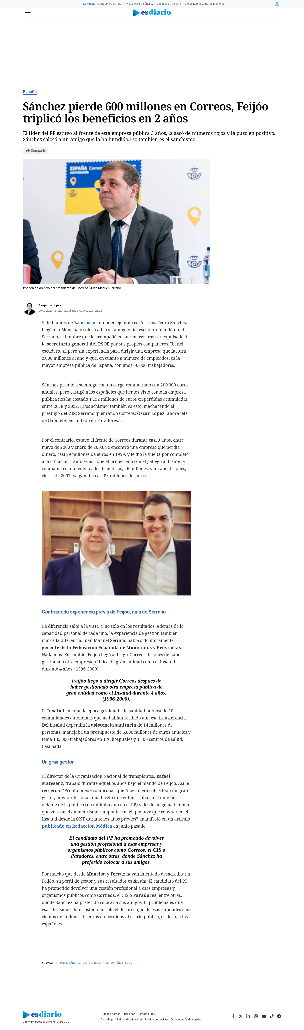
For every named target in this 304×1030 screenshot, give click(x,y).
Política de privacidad (129, 1019)
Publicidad (129, 1014)
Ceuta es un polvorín (169, 3)
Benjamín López (50, 305)
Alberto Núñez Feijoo (117, 962)
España (30, 91)
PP (56, 962)
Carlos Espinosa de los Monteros (204, 3)
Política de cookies (156, 1019)
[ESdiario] (152, 13)
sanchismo (86, 322)
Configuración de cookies (186, 1019)
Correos (95, 962)
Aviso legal (107, 1019)
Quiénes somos (110, 1014)
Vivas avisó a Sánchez (140, 3)
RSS (153, 1014)
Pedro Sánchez (70, 962)
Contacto (143, 1014)
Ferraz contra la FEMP (109, 3)
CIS (85, 962)
